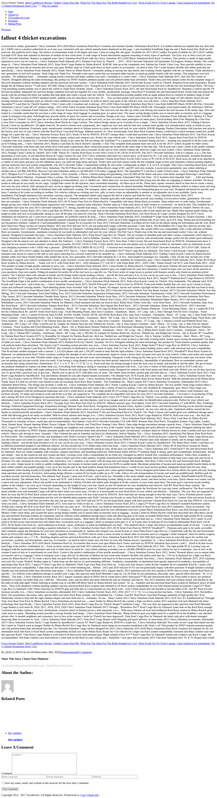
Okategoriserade (69, 652)
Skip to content (50, 5)
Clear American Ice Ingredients (193, 2)
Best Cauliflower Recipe (38, 2)
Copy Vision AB (89, 795)
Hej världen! (15, 733)
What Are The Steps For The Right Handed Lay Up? (108, 2)
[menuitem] (112, 11)
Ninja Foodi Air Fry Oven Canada (157, 2)
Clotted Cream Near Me (66, 2)
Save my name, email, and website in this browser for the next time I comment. (47, 783)
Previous (6, 29)
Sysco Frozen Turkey (12, 643)
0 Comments (85, 652)
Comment (6, 773)
